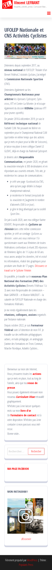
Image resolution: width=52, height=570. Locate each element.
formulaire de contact (23, 415)
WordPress (32, 560)
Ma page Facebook (18, 469)
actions (37, 374)
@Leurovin (26, 539)
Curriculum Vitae (25, 397)
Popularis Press (26, 565)
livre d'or (26, 411)
